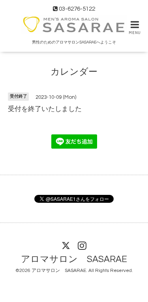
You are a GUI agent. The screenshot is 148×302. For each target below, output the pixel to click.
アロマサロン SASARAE (74, 259)
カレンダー (74, 71)
